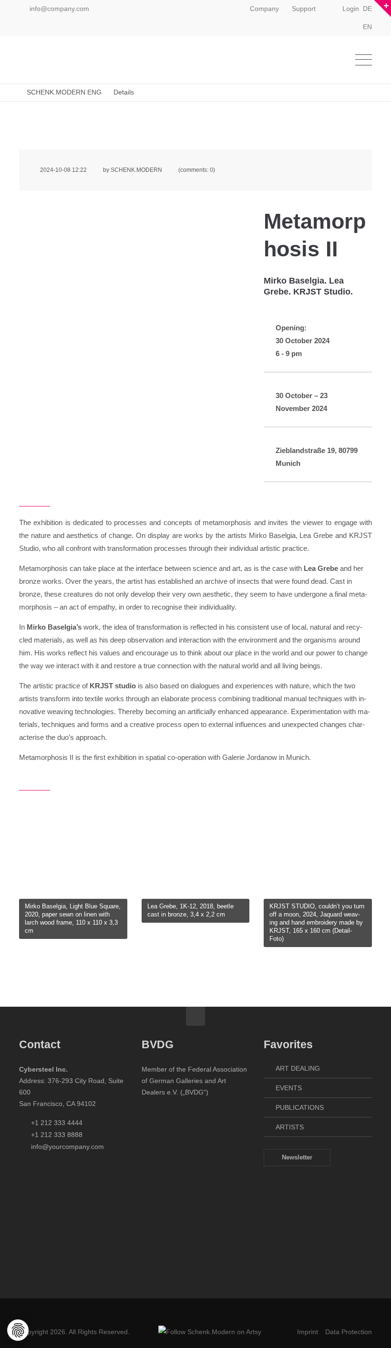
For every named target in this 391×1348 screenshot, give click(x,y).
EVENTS (289, 1088)
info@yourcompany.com (67, 1146)
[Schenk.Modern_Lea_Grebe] (196, 895)
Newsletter (297, 1157)
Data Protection (348, 1332)
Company (264, 8)
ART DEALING (298, 1068)
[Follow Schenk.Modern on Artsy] (209, 1332)
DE (367, 8)
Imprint (307, 1332)
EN (367, 27)
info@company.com (59, 8)
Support (304, 8)
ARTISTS (290, 1127)
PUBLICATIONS (300, 1107)
